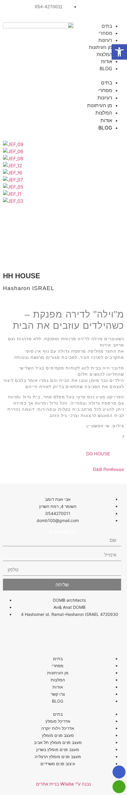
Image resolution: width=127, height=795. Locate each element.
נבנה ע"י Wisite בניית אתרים (63, 784)
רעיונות (105, 40)
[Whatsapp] (107, 631)
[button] (105, 75)
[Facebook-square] (115, 10)
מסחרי (105, 33)
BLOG (106, 68)
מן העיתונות (100, 47)
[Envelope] (85, 631)
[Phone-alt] (63, 631)
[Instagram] (94, 10)
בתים (107, 26)
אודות (106, 61)
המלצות (104, 54)
